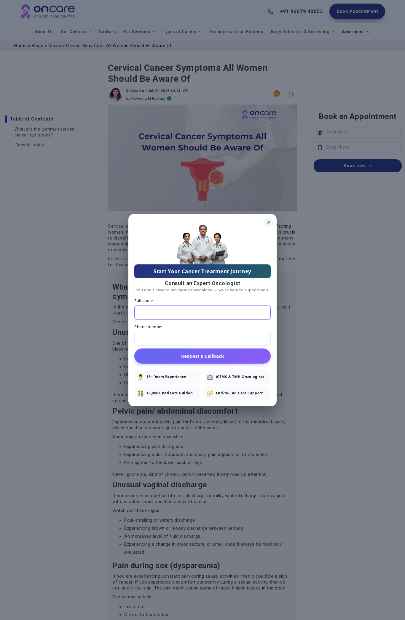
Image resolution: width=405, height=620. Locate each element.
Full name (143, 300)
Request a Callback (202, 356)
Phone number (148, 326)
